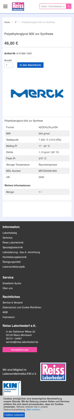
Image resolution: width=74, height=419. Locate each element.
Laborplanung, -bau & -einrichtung (21, 252)
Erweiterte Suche (12, 283)
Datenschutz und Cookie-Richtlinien (22, 307)
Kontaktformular (20, 349)
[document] (37, 407)
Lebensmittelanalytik (14, 266)
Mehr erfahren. (34, 409)
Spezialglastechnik (13, 247)
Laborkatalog (10, 232)
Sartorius (7, 237)
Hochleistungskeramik (15, 257)
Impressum (9, 317)
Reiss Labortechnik (13, 242)
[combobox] (53, 6)
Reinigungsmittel (12, 261)
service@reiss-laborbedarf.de (22, 342)
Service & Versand (13, 302)
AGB (5, 312)
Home (7, 22)
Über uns (8, 288)
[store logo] (18, 6)
